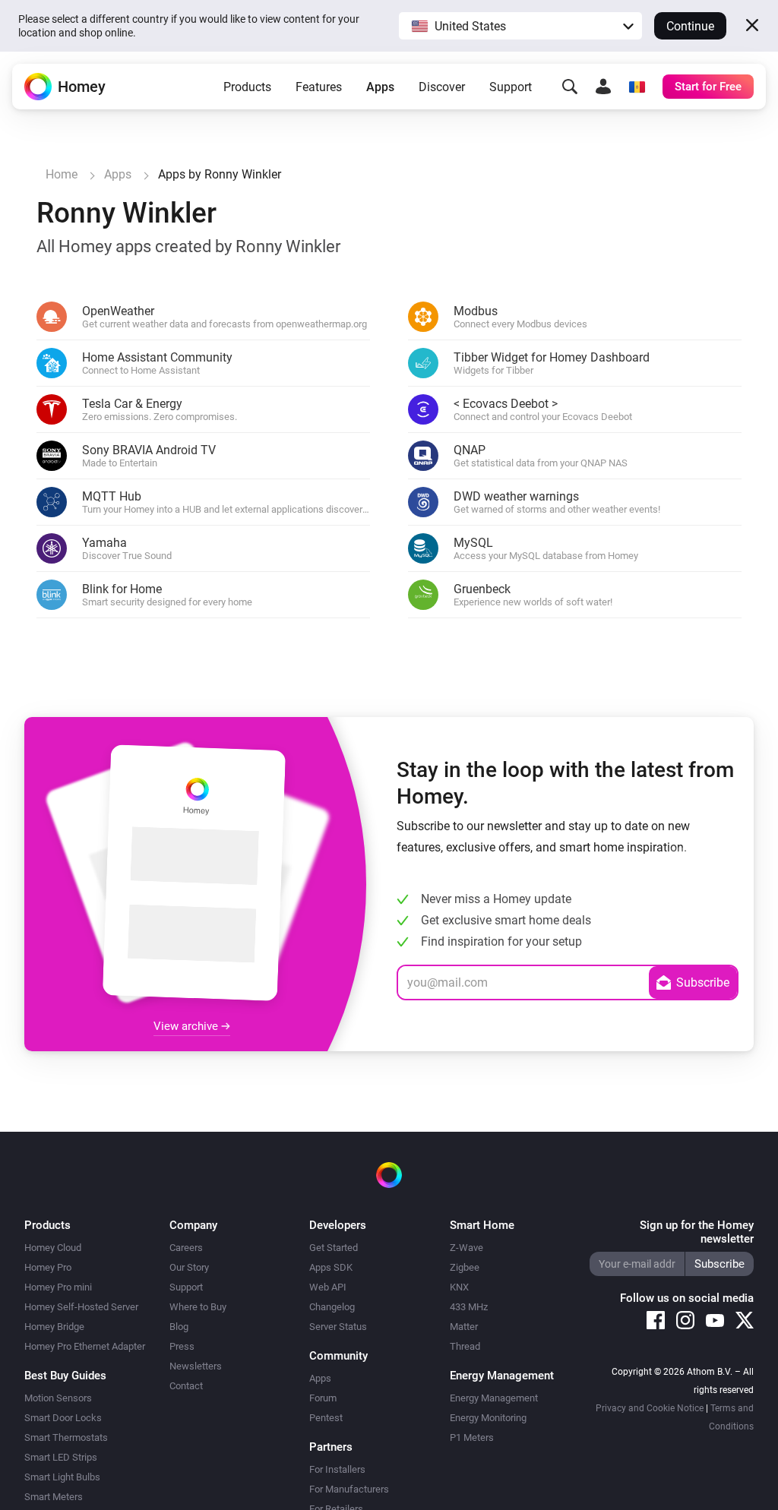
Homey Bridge (54, 1326)
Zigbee (464, 1267)
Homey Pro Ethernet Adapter (84, 1346)
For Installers (337, 1469)
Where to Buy (197, 1307)
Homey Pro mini (58, 1287)
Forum (323, 1398)
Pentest (326, 1417)
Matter (464, 1326)
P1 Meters (472, 1437)
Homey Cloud (52, 1247)
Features (319, 87)
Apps (380, 87)
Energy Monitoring (488, 1417)
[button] (520, 25)
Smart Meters (53, 1496)
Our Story (189, 1267)
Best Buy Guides (65, 1375)
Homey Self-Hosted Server (81, 1307)
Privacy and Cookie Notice (650, 1408)
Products (247, 87)
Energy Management (494, 1398)
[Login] (603, 86)
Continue (690, 26)
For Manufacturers (349, 1489)
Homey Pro (47, 1267)
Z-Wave (466, 1247)
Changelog (332, 1307)
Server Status (338, 1326)
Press (181, 1346)
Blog (178, 1326)
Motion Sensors (58, 1398)
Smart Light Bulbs (62, 1477)
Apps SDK (331, 1267)
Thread (465, 1346)
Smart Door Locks (63, 1417)
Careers (186, 1247)
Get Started (333, 1247)
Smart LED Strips (60, 1457)
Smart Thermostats (66, 1437)
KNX (459, 1287)
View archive (187, 1026)
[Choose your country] (636, 86)
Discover (442, 87)
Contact (186, 1386)
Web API (327, 1287)
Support (510, 87)
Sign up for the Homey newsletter (697, 1232)
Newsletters (195, 1366)
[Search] (570, 86)
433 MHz (469, 1307)
